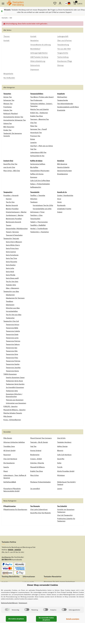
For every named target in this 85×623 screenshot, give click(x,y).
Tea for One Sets (12, 281)
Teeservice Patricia (13, 361)
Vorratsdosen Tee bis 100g (43, 205)
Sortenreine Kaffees (37, 164)
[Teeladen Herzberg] (15, 3)
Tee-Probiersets (36, 100)
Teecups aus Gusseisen (14, 400)
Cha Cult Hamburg (10, 459)
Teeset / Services (12, 232)
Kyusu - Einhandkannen (12, 420)
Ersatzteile (61, 110)
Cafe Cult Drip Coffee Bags (40, 180)
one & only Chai (9, 167)
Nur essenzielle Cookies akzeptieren (46, 619)
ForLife (59, 467)
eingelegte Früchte (64, 209)
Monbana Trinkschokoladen (40, 482)
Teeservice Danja (12, 371)
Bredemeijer (34, 455)
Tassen (8, 225)
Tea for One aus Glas (13, 315)
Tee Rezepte (35, 506)
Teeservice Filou (12, 358)
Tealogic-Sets (11, 285)
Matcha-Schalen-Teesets (12, 413)
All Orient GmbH (9, 450)
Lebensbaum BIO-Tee (38, 152)
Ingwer (59, 212)
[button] (54, 3)
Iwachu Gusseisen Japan (15, 377)
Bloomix (60, 450)
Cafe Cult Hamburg (64, 455)
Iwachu (6, 467)
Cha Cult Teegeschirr (65, 515)
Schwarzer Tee (8, 100)
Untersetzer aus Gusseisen (16, 403)
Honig (59, 202)
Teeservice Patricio (13, 341)
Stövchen (33, 199)
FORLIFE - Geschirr (10, 406)
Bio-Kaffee (34, 167)
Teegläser (9, 301)
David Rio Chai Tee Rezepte (40, 513)
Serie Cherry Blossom (14, 242)
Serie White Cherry (13, 245)
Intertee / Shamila (37, 463)
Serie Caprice (11, 252)
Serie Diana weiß (12, 278)
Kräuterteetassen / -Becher (16, 212)
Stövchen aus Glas (13, 308)
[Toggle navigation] (3, 3)
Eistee (32, 139)
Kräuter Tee (7, 110)
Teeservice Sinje (12, 354)
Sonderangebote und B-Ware (68, 107)
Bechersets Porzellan (14, 219)
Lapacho (33, 142)
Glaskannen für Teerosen (15, 298)
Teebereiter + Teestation (39, 232)
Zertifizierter (6, 557)
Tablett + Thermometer (39, 222)
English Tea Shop (36, 116)
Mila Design (7, 416)
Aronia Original (35, 450)
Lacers (59, 488)
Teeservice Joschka (13, 367)
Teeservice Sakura (13, 344)
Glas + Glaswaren (12, 288)
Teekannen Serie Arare (14, 381)
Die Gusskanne (9, 463)
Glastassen (10, 305)
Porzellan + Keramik (10, 195)
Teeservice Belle (12, 328)
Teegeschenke (62, 100)
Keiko (59, 463)
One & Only (61, 438)
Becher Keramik (12, 205)
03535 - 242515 (14, 550)
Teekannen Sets (12, 391)
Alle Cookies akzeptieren (16, 619)
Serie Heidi (10, 271)
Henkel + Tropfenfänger (39, 228)
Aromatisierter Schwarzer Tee (14, 120)
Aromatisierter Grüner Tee (13, 117)
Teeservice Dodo (12, 334)
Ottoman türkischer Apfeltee (14, 442)
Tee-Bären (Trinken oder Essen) (42, 97)
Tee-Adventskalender (65, 104)
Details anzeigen (72, 619)
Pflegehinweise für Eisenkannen (15, 509)
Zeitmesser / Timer (37, 212)
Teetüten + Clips (36, 215)
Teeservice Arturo (12, 324)
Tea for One (10, 202)
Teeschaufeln (35, 219)
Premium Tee (35, 136)
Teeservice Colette (13, 331)
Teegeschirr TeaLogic (11, 238)
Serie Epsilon (11, 265)
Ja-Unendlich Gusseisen (15, 387)
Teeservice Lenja (12, 338)
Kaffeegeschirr (35, 187)
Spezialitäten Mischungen (39, 171)
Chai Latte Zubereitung (38, 509)
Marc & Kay (34, 475)
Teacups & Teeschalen (14, 235)
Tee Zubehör (62, 506)
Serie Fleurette (11, 262)
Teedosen (34, 202)
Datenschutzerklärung (9, 603)
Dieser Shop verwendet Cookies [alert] (42, 585)
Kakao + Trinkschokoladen (40, 184)
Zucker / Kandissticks (65, 195)
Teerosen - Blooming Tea (39, 119)
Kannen (9, 199)
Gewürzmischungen (64, 171)
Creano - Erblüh (36, 459)
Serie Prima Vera (12, 248)
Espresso (33, 177)
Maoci (5, 471)
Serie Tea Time (11, 258)
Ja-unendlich (35, 488)
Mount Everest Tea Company (41, 438)
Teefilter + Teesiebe (37, 195)
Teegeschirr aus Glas (11, 291)
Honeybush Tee (36, 132)
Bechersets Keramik (13, 222)
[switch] (7, 609)
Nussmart (7, 455)
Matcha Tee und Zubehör (39, 109)
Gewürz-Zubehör (63, 167)
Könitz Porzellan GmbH (65, 471)
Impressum (23, 603)
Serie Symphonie (12, 255)
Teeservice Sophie (12, 364)
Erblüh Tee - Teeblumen (39, 113)
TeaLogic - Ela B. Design (39, 442)
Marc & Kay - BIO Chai (11, 171)
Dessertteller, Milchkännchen (17, 228)
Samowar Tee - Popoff (38, 129)
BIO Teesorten (8, 127)
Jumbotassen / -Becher (14, 215)
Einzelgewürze (62, 174)
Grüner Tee (7, 97)
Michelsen (61, 475)
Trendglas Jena (9, 446)
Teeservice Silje (12, 351)
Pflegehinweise (9, 506)
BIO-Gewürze (62, 164)
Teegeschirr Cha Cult (11, 321)
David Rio (60, 459)
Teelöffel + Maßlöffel (38, 225)
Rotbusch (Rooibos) (10, 113)
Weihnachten (62, 97)
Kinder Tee (7, 130)
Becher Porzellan (12, 209)
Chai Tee (33, 123)
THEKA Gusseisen (10, 374)
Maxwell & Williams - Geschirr (14, 410)
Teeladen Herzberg (64, 442)
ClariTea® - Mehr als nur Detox (41, 146)
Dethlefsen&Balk (9, 482)
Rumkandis (61, 205)
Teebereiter (10, 318)
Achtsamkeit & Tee (37, 156)
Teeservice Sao (11, 348)
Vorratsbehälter (12, 311)
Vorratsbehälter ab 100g (42, 209)
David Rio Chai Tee (10, 164)
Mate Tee (33, 126)
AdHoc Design (62, 446)
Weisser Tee (8, 104)
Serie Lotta (10, 268)
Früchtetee (7, 107)
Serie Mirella (10, 275)
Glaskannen (10, 295)
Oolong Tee (7, 123)
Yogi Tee (33, 149)
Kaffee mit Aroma (36, 174)
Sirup (59, 199)
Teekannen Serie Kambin (15, 384)
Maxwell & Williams (37, 467)
